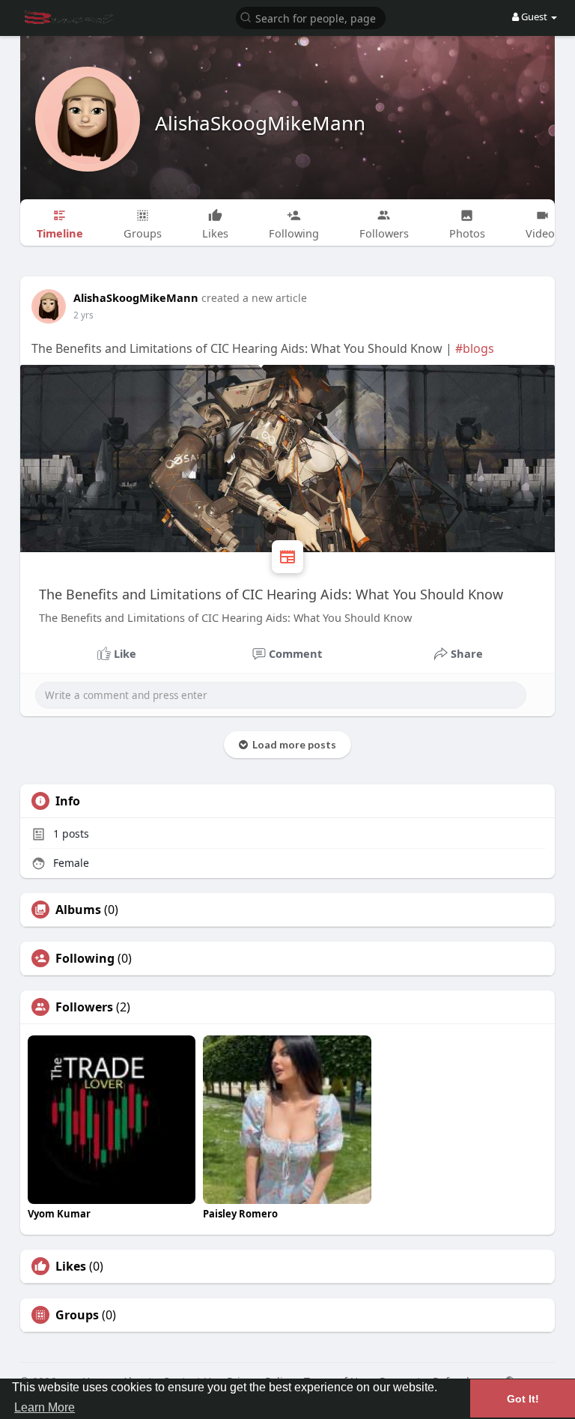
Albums (78, 910)
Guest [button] (534, 16)
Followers (84, 1007)
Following (85, 958)
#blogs (474, 348)
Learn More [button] (44, 1407)
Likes (70, 1266)
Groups (77, 1315)
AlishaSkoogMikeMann (260, 122)
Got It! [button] (523, 1399)
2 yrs (83, 315)
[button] (311, 16)
